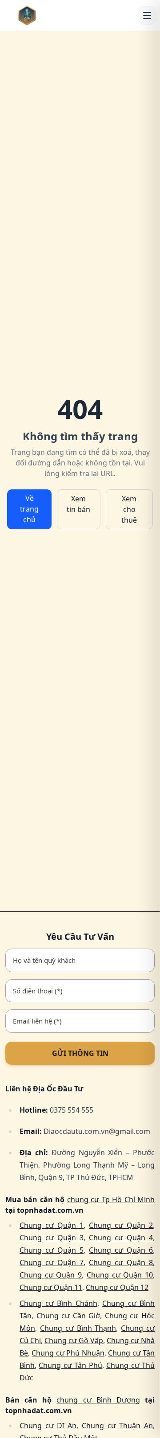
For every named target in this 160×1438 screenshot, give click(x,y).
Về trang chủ (29, 508)
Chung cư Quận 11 (51, 1287)
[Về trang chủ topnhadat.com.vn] (40, 15)
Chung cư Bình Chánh (58, 1303)
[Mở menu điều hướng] (147, 15)
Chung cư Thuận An (117, 1425)
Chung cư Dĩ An (48, 1425)
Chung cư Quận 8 (121, 1262)
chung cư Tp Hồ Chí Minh (111, 1199)
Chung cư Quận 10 (120, 1275)
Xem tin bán (78, 504)
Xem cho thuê (129, 509)
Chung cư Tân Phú (70, 1365)
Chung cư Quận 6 (121, 1250)
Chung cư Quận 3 (52, 1238)
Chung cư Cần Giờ (68, 1316)
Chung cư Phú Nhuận (68, 1353)
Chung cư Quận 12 (117, 1287)
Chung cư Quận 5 (52, 1250)
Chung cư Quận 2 (121, 1225)
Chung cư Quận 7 (52, 1262)
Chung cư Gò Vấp (73, 1340)
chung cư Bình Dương (98, 1400)
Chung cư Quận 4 (121, 1238)
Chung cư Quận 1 (52, 1225)
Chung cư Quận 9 (51, 1275)
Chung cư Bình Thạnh (78, 1328)
